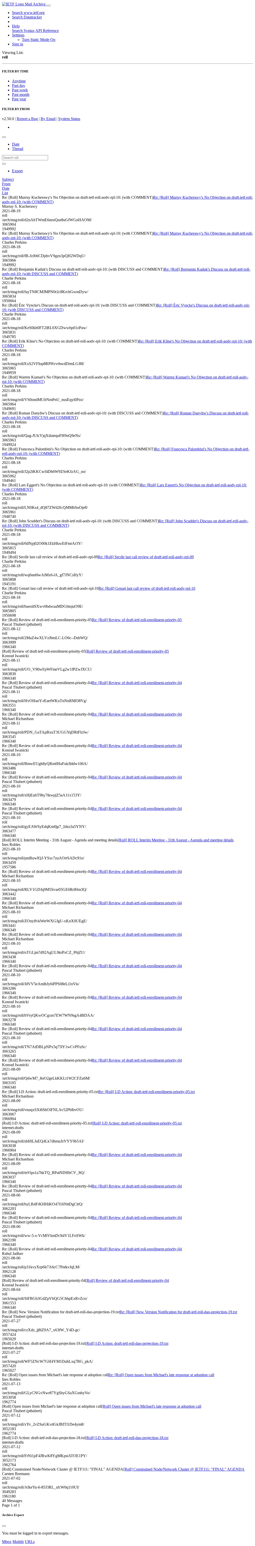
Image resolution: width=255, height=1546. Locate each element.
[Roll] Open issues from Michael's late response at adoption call (151, 1406)
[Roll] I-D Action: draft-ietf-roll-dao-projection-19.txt (126, 1343)
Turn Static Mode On (38, 39)
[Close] (4, 1526)
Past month (20, 94)
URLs (30, 1542)
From (6, 184)
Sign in (17, 44)
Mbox (6, 1542)
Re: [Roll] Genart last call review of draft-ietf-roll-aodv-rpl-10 (147, 588)
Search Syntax (23, 30)
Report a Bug (27, 119)
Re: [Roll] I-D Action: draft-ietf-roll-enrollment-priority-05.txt (146, 1092)
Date (15, 144)
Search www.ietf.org (28, 12)
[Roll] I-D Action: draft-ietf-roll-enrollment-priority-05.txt (137, 1123)
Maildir (18, 1542)
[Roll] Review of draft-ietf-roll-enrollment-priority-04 (127, 1280)
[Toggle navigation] (49, 5)
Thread (17, 149)
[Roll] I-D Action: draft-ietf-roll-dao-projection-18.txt (126, 1438)
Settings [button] (18, 35)
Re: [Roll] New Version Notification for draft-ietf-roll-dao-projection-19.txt (178, 1312)
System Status (69, 119)
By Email (48, 119)
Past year (19, 99)
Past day (18, 85)
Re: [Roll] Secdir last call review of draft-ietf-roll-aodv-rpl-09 (146, 557)
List (5, 193)
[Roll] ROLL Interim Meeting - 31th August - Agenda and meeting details (176, 840)
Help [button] (16, 26)
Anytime (19, 81)
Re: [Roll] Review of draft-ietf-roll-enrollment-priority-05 (137, 620)
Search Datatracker (27, 17)
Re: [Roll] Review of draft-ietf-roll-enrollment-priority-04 (137, 683)
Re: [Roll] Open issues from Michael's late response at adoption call (161, 1375)
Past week (20, 90)
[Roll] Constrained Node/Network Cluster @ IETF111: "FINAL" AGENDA (184, 1469)
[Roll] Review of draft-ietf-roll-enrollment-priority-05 (127, 651)
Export (17, 171)
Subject (8, 179)
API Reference (47, 30)
